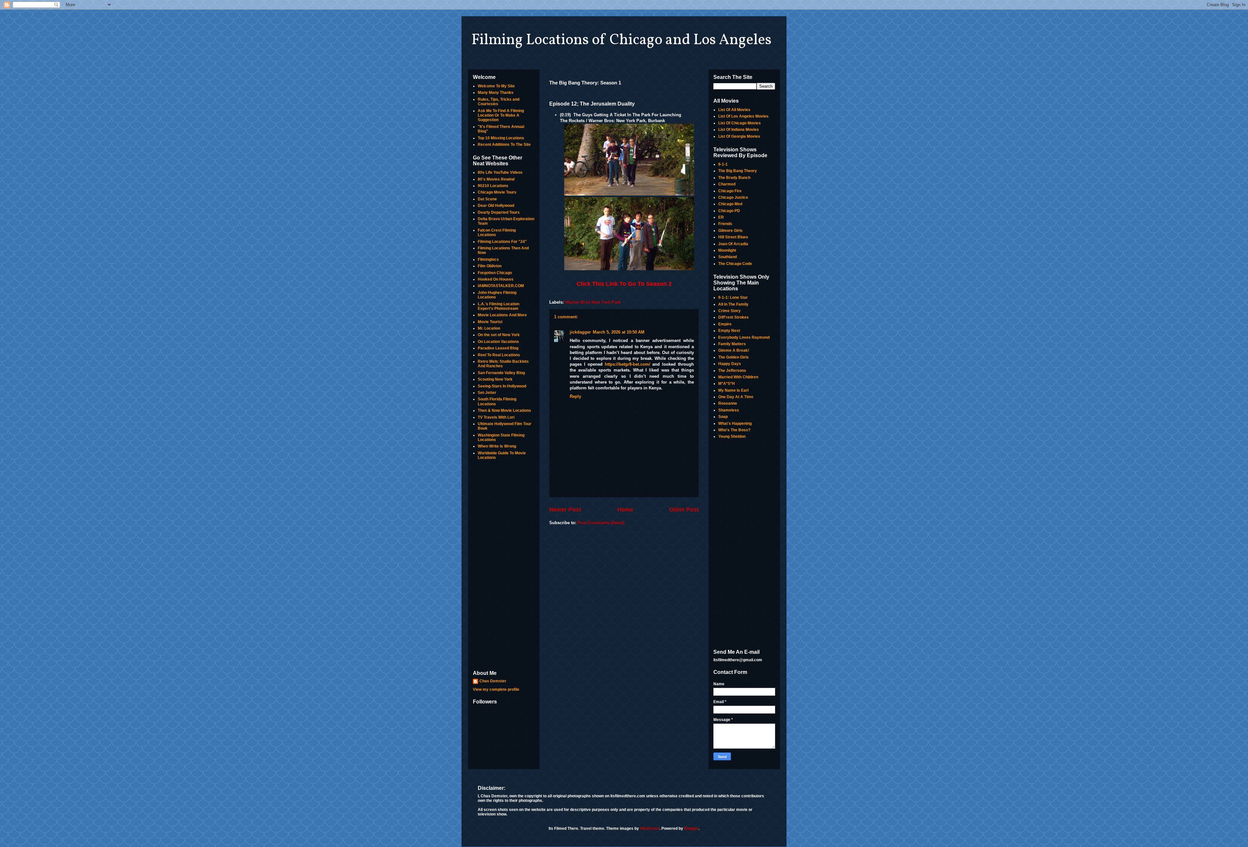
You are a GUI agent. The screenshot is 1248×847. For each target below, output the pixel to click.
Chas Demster (492, 681)
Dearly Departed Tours (499, 212)
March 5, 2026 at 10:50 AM (618, 332)
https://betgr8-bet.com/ (627, 364)
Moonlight (727, 250)
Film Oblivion (489, 266)
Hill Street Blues (733, 237)
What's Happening (735, 423)
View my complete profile (496, 689)
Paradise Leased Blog (498, 348)
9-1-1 (723, 164)
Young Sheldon (732, 436)
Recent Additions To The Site (504, 144)
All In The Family (733, 304)
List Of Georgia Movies (739, 136)
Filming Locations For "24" (502, 241)
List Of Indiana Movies (738, 129)
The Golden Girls (733, 357)
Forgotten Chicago (495, 273)
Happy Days (729, 363)
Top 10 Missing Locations (501, 138)
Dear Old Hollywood (496, 205)
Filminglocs (488, 259)
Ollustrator (649, 828)
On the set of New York (499, 335)
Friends (725, 223)
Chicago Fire (730, 191)
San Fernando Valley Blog (501, 373)
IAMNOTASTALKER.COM (501, 286)
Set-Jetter (487, 392)
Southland (727, 257)
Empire (725, 324)
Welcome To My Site (496, 86)
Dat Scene (487, 199)
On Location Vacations (498, 341)
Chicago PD (729, 211)
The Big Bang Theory (737, 171)
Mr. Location (489, 328)
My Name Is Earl (733, 390)
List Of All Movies (734, 109)
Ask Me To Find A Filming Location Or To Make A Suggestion (501, 115)
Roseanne (727, 403)
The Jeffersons (732, 370)
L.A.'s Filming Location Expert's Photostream (498, 306)
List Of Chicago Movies (739, 123)
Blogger (691, 828)
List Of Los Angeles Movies (743, 116)
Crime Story (729, 311)
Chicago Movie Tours (497, 192)
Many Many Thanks (496, 92)
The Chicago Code (735, 263)
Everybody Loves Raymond (744, 337)
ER (721, 217)
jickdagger (580, 332)
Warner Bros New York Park (593, 302)
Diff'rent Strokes (733, 317)
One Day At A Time (735, 397)
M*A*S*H (726, 383)
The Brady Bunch (734, 177)
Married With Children (738, 377)
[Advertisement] (504, 565)
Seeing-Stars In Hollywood (502, 386)
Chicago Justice (733, 197)
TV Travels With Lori (496, 417)
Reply (575, 396)
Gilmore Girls (730, 230)
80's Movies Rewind (496, 179)
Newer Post (565, 509)
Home (625, 509)
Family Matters (732, 344)
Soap (723, 416)
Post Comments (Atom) (601, 522)
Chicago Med (730, 204)
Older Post (684, 509)
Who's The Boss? (734, 430)
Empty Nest (729, 330)
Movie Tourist (490, 322)
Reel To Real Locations (499, 355)
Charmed (726, 184)
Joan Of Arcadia (733, 244)
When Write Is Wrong (497, 446)
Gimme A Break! (733, 350)
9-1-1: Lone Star (733, 297)
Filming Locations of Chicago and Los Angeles (621, 40)
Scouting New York (495, 379)
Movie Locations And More (502, 315)
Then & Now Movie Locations (504, 410)
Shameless (728, 410)
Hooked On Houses (496, 279)
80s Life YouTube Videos (500, 172)
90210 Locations (493, 185)
